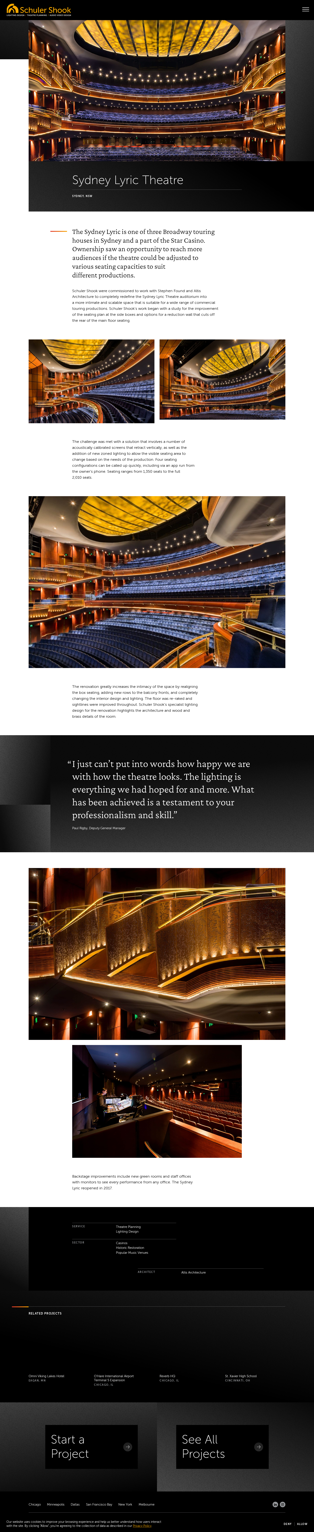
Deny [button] (288, 1524)
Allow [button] (302, 1524)
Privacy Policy (142, 1526)
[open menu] (305, 9)
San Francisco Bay (99, 1504)
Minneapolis (56, 1504)
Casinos (122, 1243)
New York (125, 1504)
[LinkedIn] (275, 1504)
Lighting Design (127, 1231)
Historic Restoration (130, 1247)
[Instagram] (282, 1504)
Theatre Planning (128, 1227)
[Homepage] (29, 8)
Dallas (75, 1504)
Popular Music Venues (132, 1252)
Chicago (35, 1504)
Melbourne (146, 1504)
